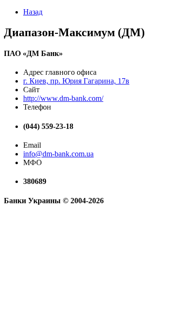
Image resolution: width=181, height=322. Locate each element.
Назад (32, 12)
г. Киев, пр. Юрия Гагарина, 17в (76, 81)
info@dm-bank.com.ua (58, 154)
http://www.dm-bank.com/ (63, 98)
